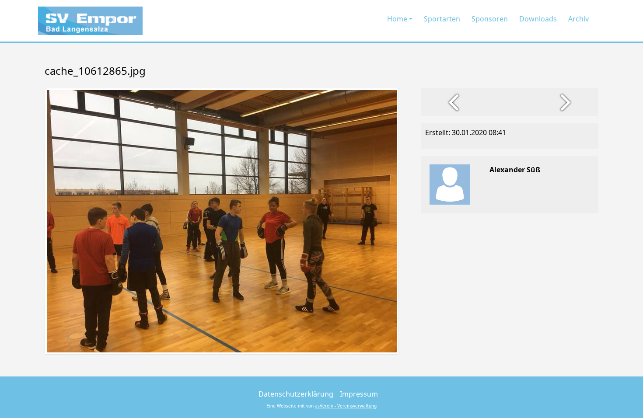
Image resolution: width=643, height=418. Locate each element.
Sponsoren (490, 19)
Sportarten (442, 19)
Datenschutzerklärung (296, 394)
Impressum (359, 394)
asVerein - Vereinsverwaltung (346, 406)
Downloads (538, 19)
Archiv (578, 19)
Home (397, 19)
